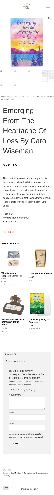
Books (21, 96)
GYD (12, 488)
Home (2, 96)
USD (6, 488)
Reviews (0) (11, 354)
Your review (16, 395)
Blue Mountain (11, 96)
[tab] (27, 354)
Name (12, 413)
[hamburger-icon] (48, 7)
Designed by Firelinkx (30, 489)
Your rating (15, 389)
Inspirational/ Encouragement (37, 473)
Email (12, 423)
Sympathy (6, 476)
